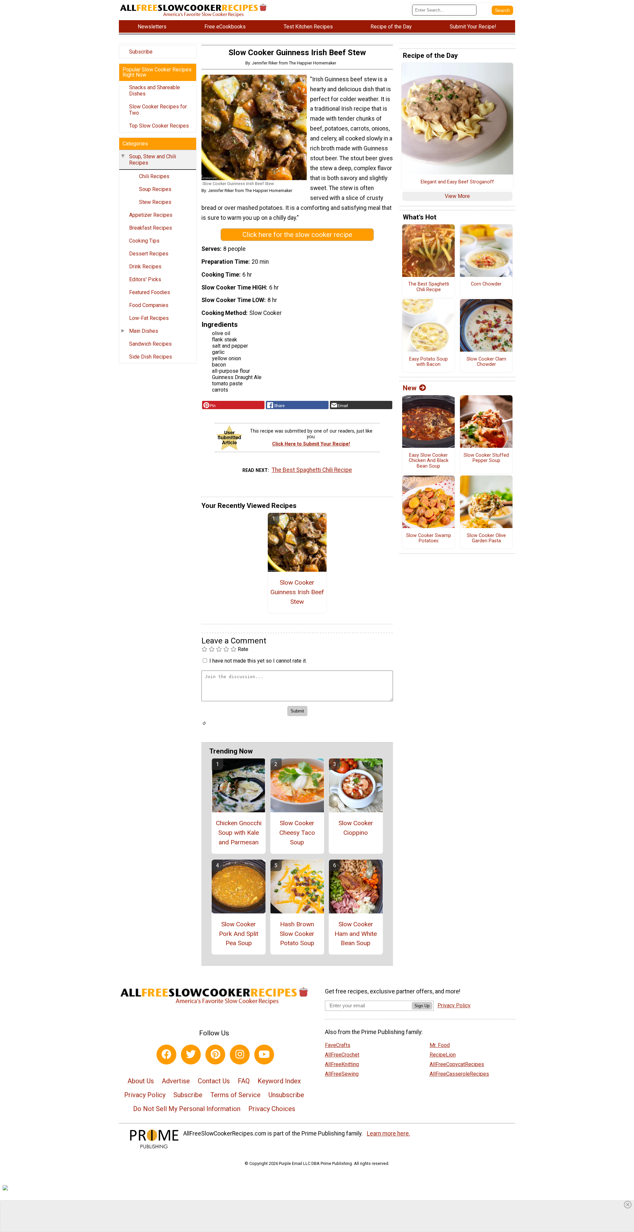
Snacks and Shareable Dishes (154, 90)
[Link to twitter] (191, 1054)
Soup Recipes (155, 189)
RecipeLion (443, 1055)
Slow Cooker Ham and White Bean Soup (356, 933)
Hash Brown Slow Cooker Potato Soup (297, 933)
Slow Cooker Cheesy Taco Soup (297, 832)
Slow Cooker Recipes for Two (158, 109)
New (409, 388)
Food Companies (148, 305)
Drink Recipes (145, 266)
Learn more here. (388, 1133)
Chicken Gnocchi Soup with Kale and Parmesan (239, 832)
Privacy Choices (271, 1109)
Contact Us (214, 1081)
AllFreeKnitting (342, 1064)
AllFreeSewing (342, 1074)
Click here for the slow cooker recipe (297, 235)
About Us (140, 1081)
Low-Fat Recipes (149, 318)
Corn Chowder (486, 284)
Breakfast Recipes (150, 228)
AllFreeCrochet (342, 1055)
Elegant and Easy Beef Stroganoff (457, 182)
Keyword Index (279, 1081)
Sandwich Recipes (150, 344)
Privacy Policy (144, 1095)
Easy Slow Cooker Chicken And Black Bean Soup (428, 461)
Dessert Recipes (148, 253)
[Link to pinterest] (215, 1054)
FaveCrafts (337, 1045)
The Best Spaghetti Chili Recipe (312, 470)
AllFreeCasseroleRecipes (459, 1074)
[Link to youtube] (264, 1054)
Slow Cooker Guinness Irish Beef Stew (297, 592)
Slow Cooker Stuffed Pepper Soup (486, 458)
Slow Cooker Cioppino (355, 827)
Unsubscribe (286, 1095)
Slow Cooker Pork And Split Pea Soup (238, 933)
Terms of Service (235, 1095)
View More (457, 196)
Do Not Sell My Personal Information (186, 1109)
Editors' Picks (145, 279)
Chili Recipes (154, 176)
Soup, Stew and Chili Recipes (152, 159)
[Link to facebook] (166, 1054)
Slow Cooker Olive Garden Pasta (486, 538)
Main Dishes (143, 331)
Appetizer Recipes (150, 215)
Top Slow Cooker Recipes (159, 126)
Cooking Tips (144, 241)
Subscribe (141, 52)
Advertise (176, 1081)
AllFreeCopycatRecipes (457, 1064)
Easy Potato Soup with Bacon (428, 362)
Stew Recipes (155, 202)
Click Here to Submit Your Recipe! (311, 444)
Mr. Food (440, 1045)
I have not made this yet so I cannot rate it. (258, 661)
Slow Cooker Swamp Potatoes (428, 538)
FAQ (244, 1081)
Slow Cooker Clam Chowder (486, 362)
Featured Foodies (149, 292)
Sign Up (422, 1005)
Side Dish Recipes (150, 357)
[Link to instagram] (240, 1054)
